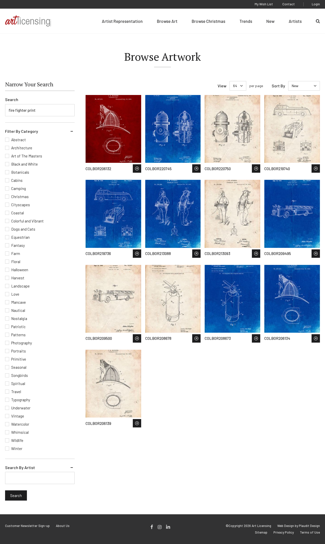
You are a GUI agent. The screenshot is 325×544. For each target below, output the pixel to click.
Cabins (17, 180)
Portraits (18, 351)
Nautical (18, 310)
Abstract (18, 139)
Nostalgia (19, 318)
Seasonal (18, 367)
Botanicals (20, 172)
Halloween (19, 269)
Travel (16, 391)
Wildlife (17, 440)
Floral (15, 261)
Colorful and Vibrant (27, 221)
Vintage (17, 416)
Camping (18, 188)
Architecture (21, 148)
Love (15, 294)
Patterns (18, 334)
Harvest (17, 278)
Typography (20, 399)
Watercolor (20, 424)
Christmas (20, 196)
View (222, 85)
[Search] (318, 21)
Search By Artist (20, 467)
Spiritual (18, 383)
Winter (16, 448)
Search (11, 99)
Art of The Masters (26, 156)
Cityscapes (20, 204)
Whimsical (20, 432)
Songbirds (19, 375)
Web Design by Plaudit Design (298, 526)
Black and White (24, 164)
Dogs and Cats (23, 229)
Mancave (18, 302)
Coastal (17, 213)
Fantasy (18, 245)
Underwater (20, 408)
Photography (21, 343)
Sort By (278, 85)
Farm (15, 253)
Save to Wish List (137, 168)
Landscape (20, 286)
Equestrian (20, 237)
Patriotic (18, 326)
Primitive (18, 359)
